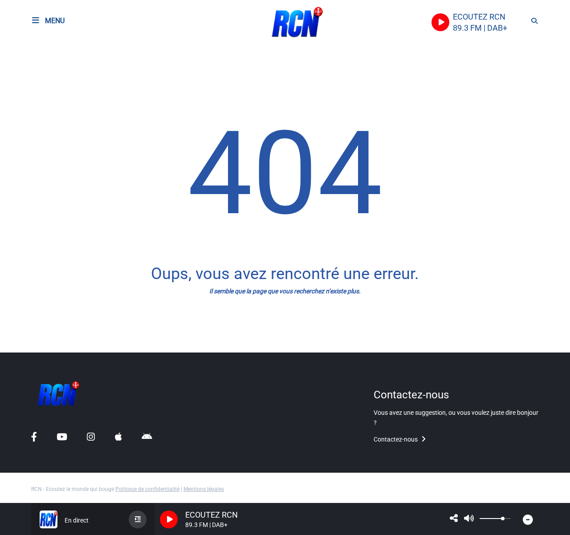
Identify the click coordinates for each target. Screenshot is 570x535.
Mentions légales (203, 489)
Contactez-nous (396, 439)
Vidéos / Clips (33, 337)
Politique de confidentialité (147, 489)
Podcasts (26, 73)
